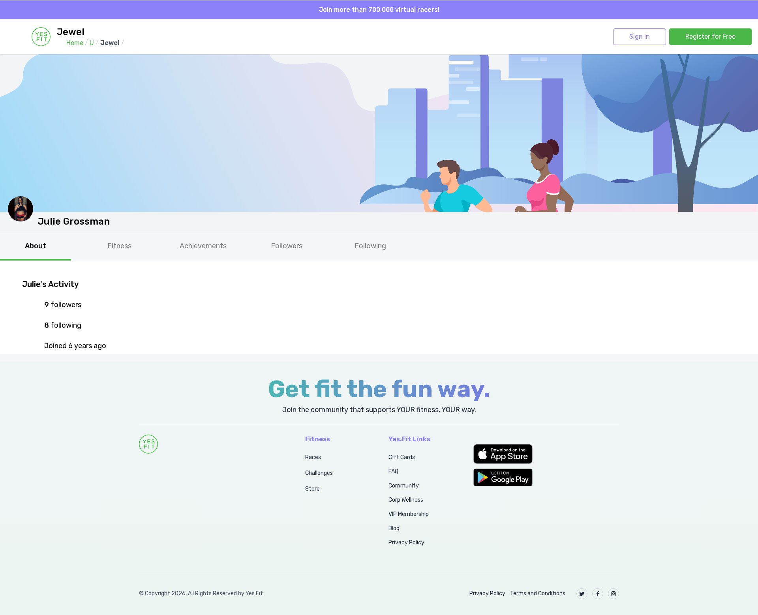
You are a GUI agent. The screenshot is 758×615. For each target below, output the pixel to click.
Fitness (119, 246)
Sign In (639, 36)
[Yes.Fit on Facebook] (597, 593)
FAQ (393, 471)
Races (313, 457)
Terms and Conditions (537, 593)
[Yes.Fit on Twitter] (581, 593)
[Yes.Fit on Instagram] (613, 593)
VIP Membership (408, 514)
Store (312, 489)
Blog (394, 528)
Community (403, 485)
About (35, 246)
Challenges (319, 473)
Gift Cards (401, 457)
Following (370, 246)
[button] (546, 454)
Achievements (203, 246)
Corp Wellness (405, 500)
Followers (286, 246)
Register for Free (710, 36)
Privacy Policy (406, 542)
